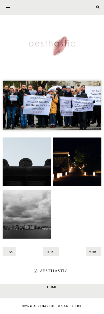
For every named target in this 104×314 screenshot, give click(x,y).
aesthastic (44, 306)
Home (51, 252)
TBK (78, 306)
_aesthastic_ (54, 270)
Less (9, 252)
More (94, 252)
